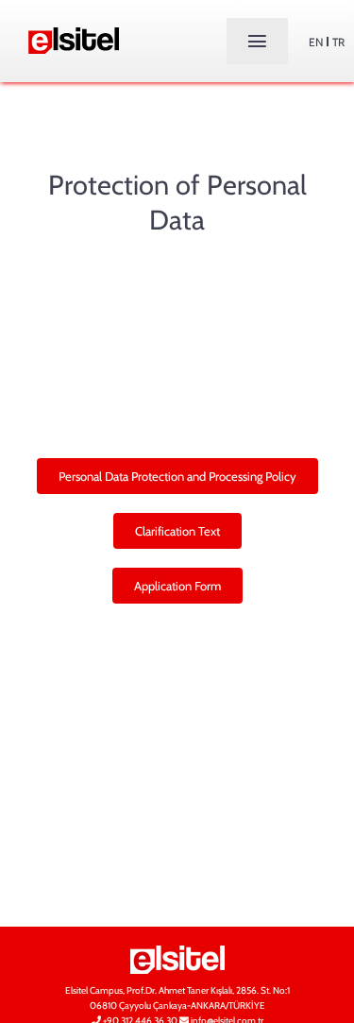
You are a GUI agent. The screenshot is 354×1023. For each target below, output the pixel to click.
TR (338, 42)
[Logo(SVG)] (73, 34)
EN (316, 42)
